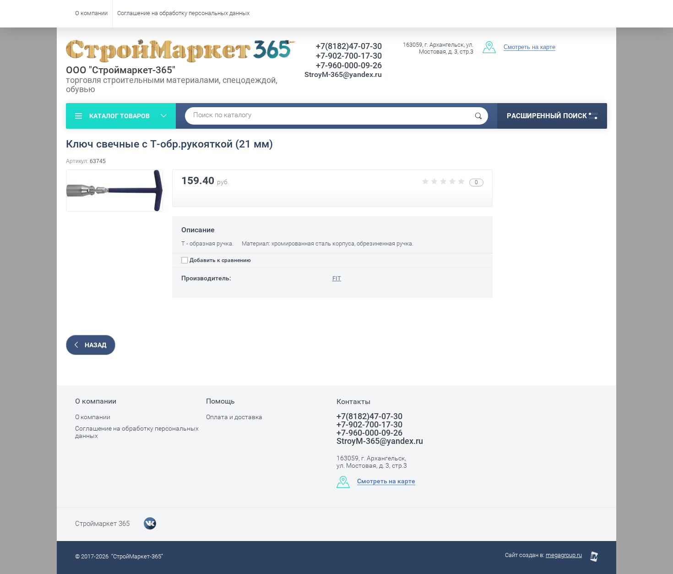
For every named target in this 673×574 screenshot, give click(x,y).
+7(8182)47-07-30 (349, 46)
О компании (91, 13)
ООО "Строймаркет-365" (120, 70)
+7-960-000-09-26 (349, 65)
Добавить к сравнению (219, 260)
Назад (95, 345)
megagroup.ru (564, 555)
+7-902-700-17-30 (349, 55)
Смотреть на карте (529, 47)
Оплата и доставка (234, 417)
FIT (336, 278)
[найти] (478, 116)
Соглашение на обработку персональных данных (183, 13)
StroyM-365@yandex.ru (343, 74)
